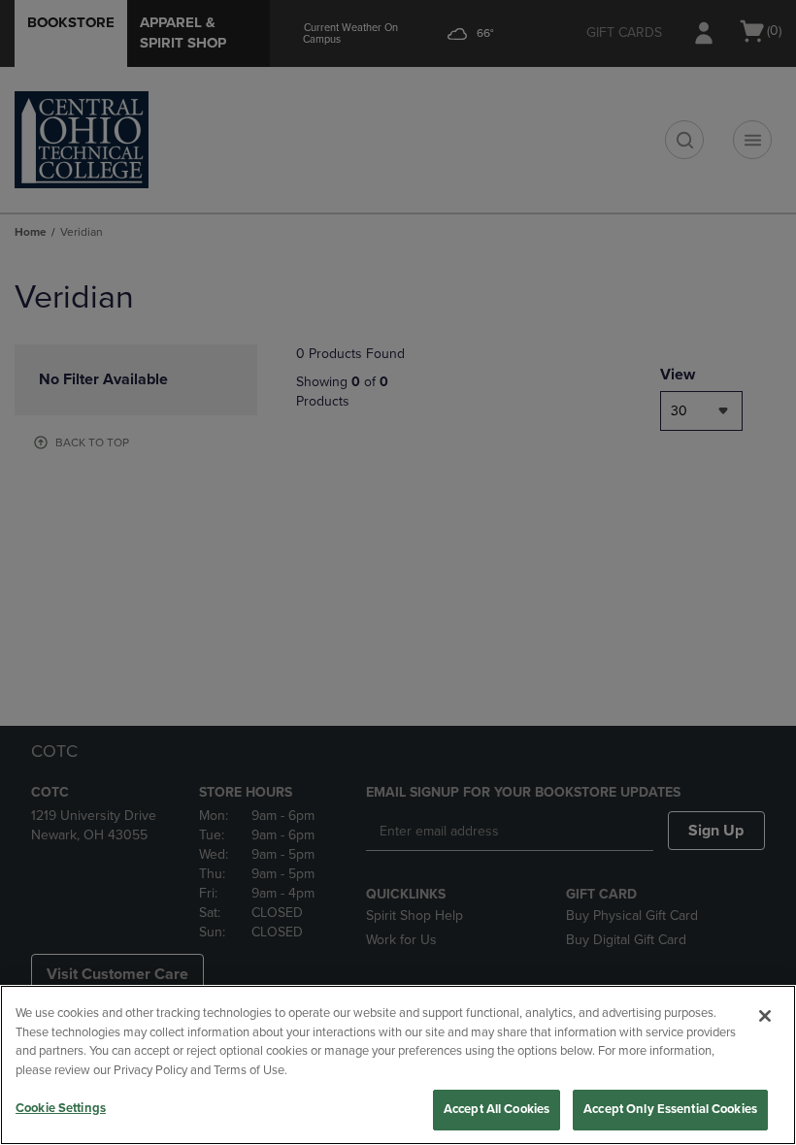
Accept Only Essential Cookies (670, 1109)
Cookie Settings (61, 1108)
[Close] (765, 1016)
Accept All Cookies (496, 1109)
